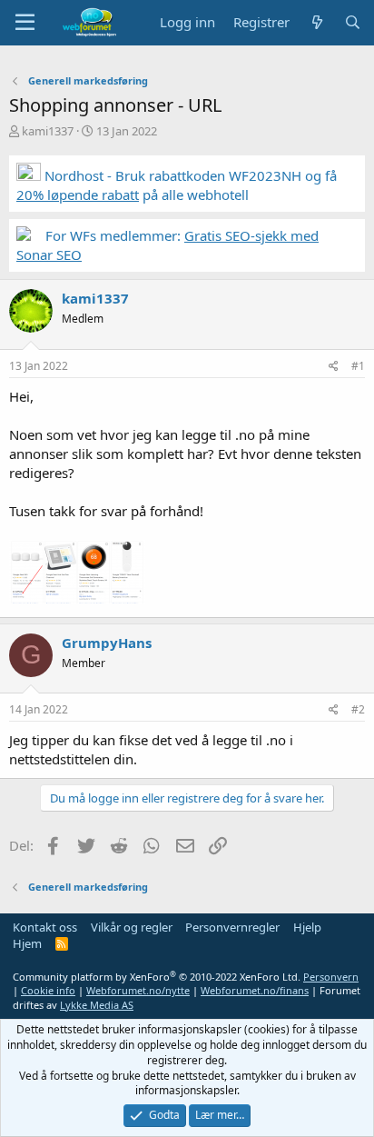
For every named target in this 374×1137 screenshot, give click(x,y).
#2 (358, 709)
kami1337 (48, 131)
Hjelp (307, 927)
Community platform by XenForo (156, 976)
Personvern (331, 976)
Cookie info (48, 990)
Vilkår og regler (131, 927)
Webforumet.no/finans (255, 990)
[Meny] (25, 22)
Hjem (27, 943)
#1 (358, 366)
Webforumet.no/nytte (138, 990)
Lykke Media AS (96, 1005)
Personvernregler (232, 927)
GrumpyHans (107, 642)
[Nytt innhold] (316, 22)
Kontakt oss (45, 927)
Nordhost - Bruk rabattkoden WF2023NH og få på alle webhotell (176, 185)
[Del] (333, 366)
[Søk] (352, 22)
